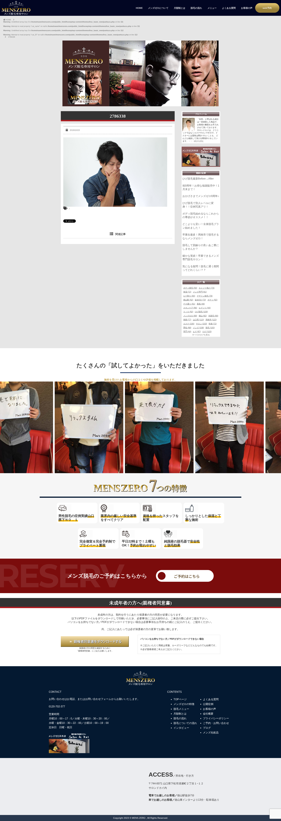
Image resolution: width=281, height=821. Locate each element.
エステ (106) (188, 324)
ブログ (207, 727)
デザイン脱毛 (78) (205, 296)
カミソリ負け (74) (206, 288)
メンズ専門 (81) (200, 292)
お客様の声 (246, 8)
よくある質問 (229, 8)
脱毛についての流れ (185, 723)
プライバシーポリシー (216, 718)
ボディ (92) (212, 300)
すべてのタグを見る (201, 335)
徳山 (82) (203, 316)
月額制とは (179, 8)
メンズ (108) (198, 328)
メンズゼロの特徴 (184, 704)
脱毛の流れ (196, 8)
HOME (139, 8)
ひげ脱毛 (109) (201, 312)
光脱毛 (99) (213, 316)
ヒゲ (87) (197, 331)
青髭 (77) (187, 320)
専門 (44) (187, 331)
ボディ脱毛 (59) (190, 288)
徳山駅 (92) (188, 300)
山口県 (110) (198, 320)
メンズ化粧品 (211, 732)
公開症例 (208, 704)
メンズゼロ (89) (190, 316)
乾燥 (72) (213, 324)
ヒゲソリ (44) (205, 308)
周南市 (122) (211, 320)
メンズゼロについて (158, 8)
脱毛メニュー (181, 709)
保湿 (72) (187, 292)
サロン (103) (201, 324)
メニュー (212, 8)
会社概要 (208, 713)
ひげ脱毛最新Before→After (198, 178)
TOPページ (180, 699)
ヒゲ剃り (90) (189, 296)
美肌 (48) (201, 304)
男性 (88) (187, 328)
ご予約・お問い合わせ (216, 723)
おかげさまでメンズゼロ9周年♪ (200, 196)
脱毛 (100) (210, 328)
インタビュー (181, 727)
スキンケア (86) (190, 308)
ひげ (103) (207, 331)
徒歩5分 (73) (200, 300)
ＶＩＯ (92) (188, 312)
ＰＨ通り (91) (189, 304)
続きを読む (199, 141)
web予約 (267, 8)
